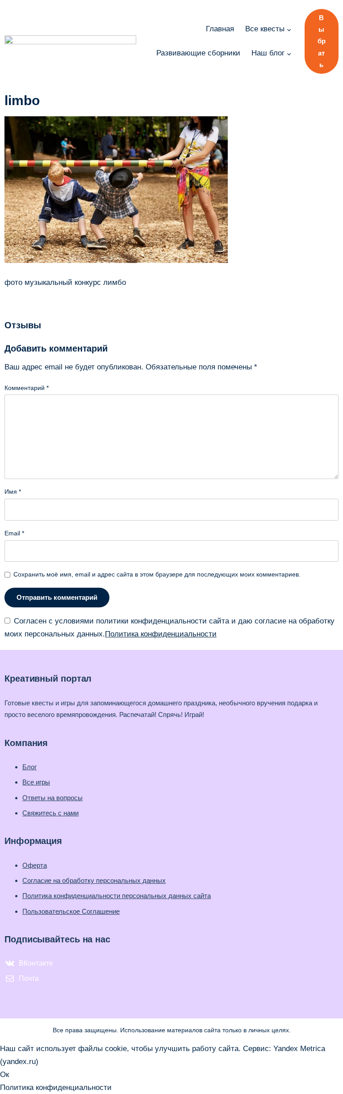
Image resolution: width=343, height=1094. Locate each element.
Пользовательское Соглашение (71, 911)
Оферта (34, 865)
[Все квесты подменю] (289, 29)
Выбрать (322, 41)
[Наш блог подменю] (289, 53)
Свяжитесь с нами (50, 813)
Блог (29, 767)
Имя (12, 491)
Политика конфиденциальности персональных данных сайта (116, 895)
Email (14, 533)
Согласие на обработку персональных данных (94, 880)
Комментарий (26, 387)
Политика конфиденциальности (161, 634)
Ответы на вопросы (52, 797)
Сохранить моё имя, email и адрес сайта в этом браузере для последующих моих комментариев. (157, 574)
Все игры (36, 782)
